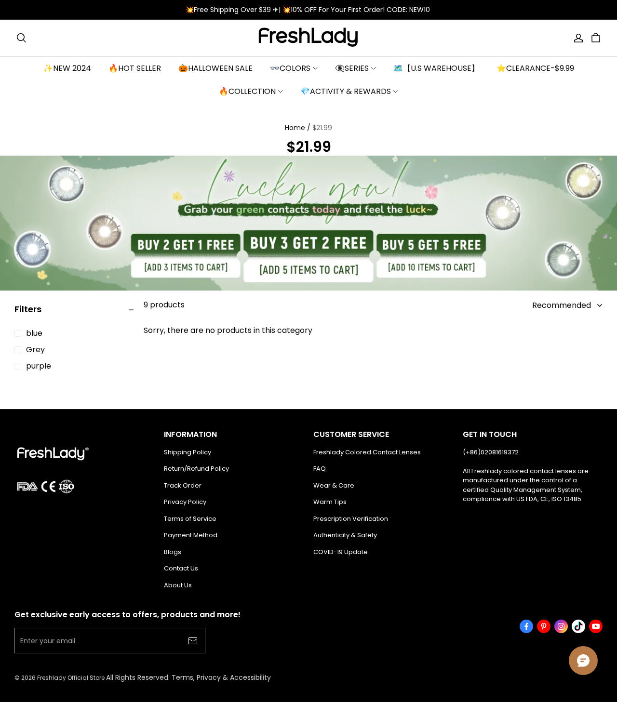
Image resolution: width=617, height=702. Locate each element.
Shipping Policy (187, 452)
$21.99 (322, 127)
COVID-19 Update (340, 551)
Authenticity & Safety (345, 535)
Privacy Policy (185, 501)
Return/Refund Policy (196, 468)
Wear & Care (333, 485)
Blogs (172, 551)
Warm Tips (330, 501)
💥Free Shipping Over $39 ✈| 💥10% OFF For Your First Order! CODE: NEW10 (309, 9)
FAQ (319, 468)
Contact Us (181, 568)
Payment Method (190, 535)
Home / (297, 127)
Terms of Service (190, 518)
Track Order (182, 485)
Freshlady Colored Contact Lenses (367, 452)
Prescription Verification (350, 518)
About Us (178, 585)
